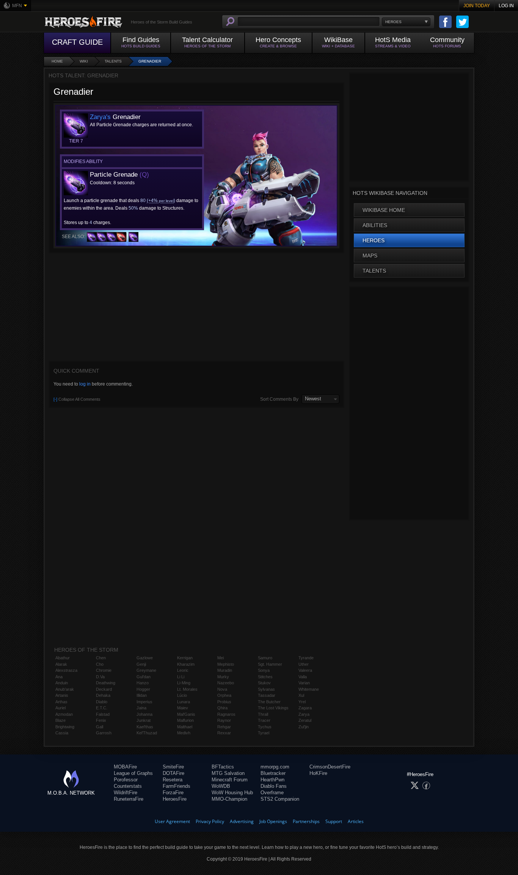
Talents (113, 61)
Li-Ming (183, 683)
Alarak (61, 664)
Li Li (180, 676)
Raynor (224, 720)
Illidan (142, 695)
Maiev (182, 708)
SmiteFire (173, 767)
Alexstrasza (66, 670)
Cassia (61, 733)
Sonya (264, 670)
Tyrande (306, 657)
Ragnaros (226, 714)
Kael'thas (145, 726)
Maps (370, 255)
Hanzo (143, 683)
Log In (506, 5)
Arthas (61, 701)
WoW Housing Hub (232, 792)
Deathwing (105, 683)
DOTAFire (173, 773)
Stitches (265, 676)
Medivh (183, 733)
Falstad (103, 714)
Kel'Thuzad (147, 733)
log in (85, 384)
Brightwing (64, 726)
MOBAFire (125, 767)
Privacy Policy (210, 821)
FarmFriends (176, 786)
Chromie (103, 670)
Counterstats (128, 786)
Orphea (224, 695)
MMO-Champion (229, 799)
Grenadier (149, 61)
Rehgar (224, 726)
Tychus (265, 726)
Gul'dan (144, 676)
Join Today (476, 5)
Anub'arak (64, 689)
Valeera (305, 670)
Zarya (303, 714)
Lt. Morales (187, 689)
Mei (220, 657)
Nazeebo (225, 683)
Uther (303, 664)
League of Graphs (133, 773)
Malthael (184, 726)
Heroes (374, 240)
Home (57, 61)
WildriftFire (125, 792)
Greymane (146, 670)
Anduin (61, 683)
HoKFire (318, 773)
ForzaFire (173, 792)
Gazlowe (145, 657)
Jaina (141, 708)
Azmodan (64, 714)
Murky (223, 676)
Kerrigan (185, 657)
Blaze (60, 720)
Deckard (104, 689)
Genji (141, 664)
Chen (101, 657)
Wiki (84, 61)
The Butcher (269, 701)
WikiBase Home (384, 210)
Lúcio (182, 695)
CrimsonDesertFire (329, 767)
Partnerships (306, 821)
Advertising (242, 821)
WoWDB (221, 786)
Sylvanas (266, 689)
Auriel (60, 708)
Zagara (305, 708)
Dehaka (103, 695)
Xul (301, 695)
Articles (356, 821)
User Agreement (172, 821)
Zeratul (304, 720)
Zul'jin (303, 726)
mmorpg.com (275, 767)
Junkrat (144, 720)
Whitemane (308, 689)
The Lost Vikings (273, 708)
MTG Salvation (228, 773)
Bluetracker (273, 773)
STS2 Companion (280, 799)
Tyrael (263, 733)
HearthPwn (272, 779)
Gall (99, 726)
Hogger (143, 689)
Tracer (264, 720)
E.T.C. (101, 708)
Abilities (375, 225)
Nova (222, 689)
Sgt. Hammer (270, 664)
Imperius (144, 701)
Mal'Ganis (186, 714)
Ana (59, 676)
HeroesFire (175, 799)
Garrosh (103, 733)
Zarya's (100, 117)
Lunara (183, 701)
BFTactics (223, 767)
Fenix (101, 720)
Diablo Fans (274, 786)
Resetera (172, 779)
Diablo (101, 701)
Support (333, 821)
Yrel (302, 701)
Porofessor (126, 779)
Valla (302, 676)
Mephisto (225, 664)
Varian (304, 683)
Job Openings (273, 821)
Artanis (61, 695)
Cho (100, 664)
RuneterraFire (128, 799)
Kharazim (186, 664)
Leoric (182, 670)
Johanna (144, 714)
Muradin (224, 670)
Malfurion (185, 720)
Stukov (264, 683)
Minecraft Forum (230, 779)
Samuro (265, 657)
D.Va (100, 676)
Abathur (62, 657)
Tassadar (266, 695)
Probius (224, 701)
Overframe (272, 792)
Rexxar (224, 733)
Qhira (222, 708)
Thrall (263, 714)
